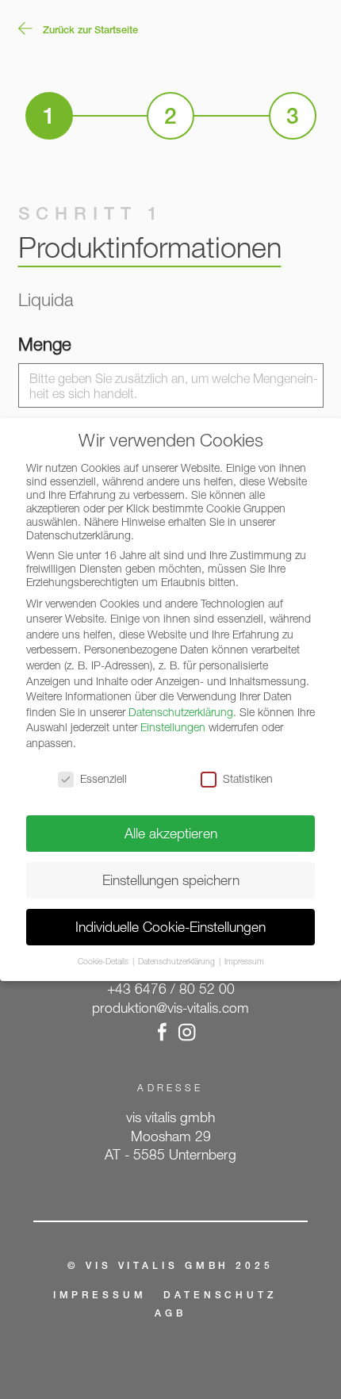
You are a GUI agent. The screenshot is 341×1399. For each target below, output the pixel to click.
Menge (44, 343)
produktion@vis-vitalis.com (170, 1007)
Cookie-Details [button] (104, 961)
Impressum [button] (244, 961)
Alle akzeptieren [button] (171, 833)
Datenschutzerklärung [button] (177, 961)
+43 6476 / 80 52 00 (171, 988)
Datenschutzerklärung (180, 712)
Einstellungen (172, 727)
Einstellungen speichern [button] (170, 880)
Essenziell (103, 778)
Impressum (100, 1296)
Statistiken (248, 778)
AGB (170, 1314)
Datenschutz (220, 1296)
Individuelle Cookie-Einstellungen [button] (170, 926)
